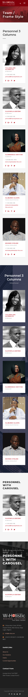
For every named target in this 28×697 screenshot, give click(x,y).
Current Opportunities (9, 661)
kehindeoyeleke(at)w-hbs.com (14, 250)
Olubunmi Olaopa (12, 198)
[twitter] (14, 81)
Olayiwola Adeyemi (13, 111)
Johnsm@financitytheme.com (13, 77)
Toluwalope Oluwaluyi (10, 68)
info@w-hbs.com (10, 633)
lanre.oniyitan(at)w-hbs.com (13, 162)
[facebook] (5, 81)
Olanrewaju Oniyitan (14, 154)
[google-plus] (8, 81)
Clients (5, 658)
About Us (5, 652)
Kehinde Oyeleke (11, 243)
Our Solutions (7, 655)
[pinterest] (11, 81)
